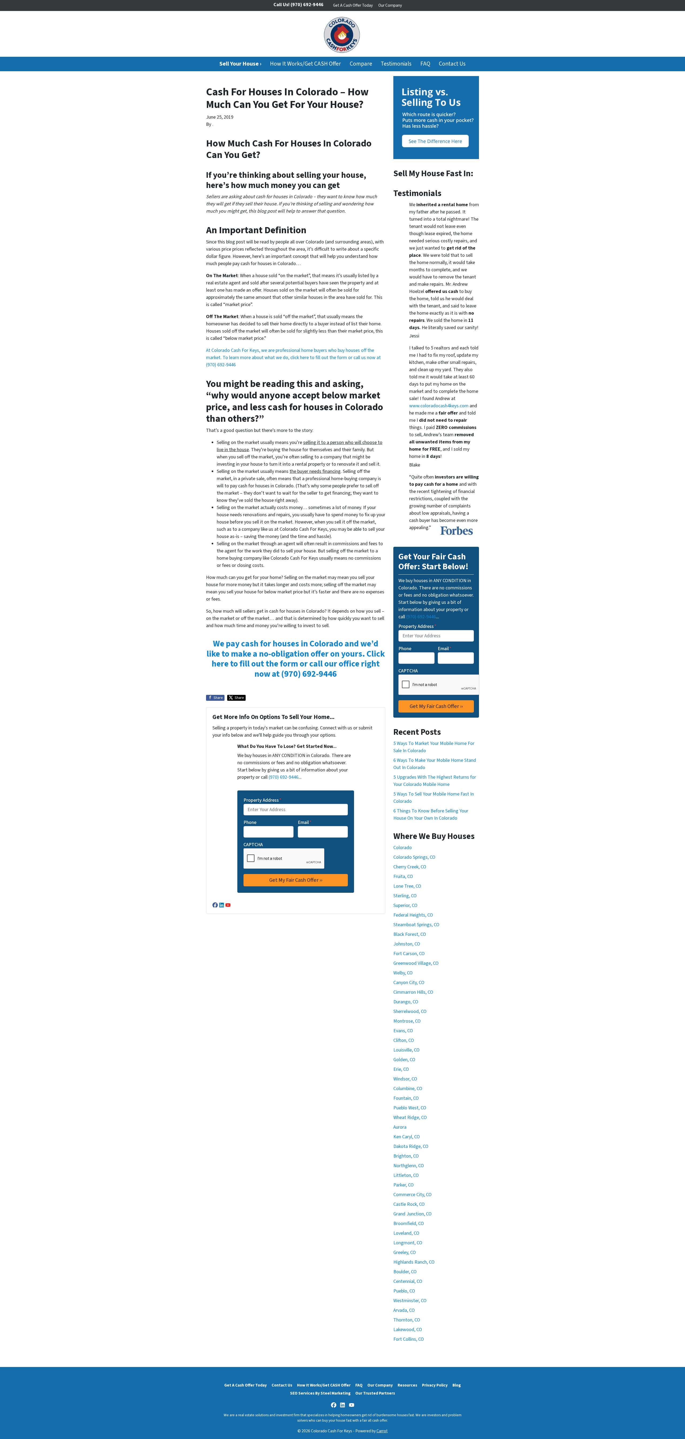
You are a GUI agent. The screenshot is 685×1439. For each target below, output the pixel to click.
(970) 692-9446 (221, 364)
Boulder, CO (405, 1271)
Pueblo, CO (404, 1291)
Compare (361, 64)
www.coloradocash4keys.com (439, 405)
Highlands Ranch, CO (414, 1262)
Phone (249, 822)
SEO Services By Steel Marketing (320, 1393)
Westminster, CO (410, 1300)
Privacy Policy (435, 1385)
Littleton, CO (406, 1175)
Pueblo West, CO (409, 1108)
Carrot (382, 1431)
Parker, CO (403, 1185)
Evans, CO (403, 1030)
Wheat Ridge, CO (410, 1117)
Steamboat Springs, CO (416, 924)
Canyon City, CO (408, 982)
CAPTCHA (253, 844)
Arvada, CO (404, 1310)
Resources (407, 1385)
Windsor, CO (405, 1079)
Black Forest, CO (409, 934)
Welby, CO (403, 973)
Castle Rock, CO (409, 1204)
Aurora (399, 1127)
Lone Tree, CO (407, 886)
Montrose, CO (407, 1021)
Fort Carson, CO (409, 953)
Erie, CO (401, 1069)
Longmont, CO (407, 1243)
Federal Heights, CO (413, 915)
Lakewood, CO (407, 1329)
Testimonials (396, 64)
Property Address (262, 800)
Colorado (402, 847)
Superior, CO (405, 905)
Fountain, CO (406, 1098)
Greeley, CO (404, 1252)
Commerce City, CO (412, 1194)
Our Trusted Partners (375, 1393)
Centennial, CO (407, 1281)
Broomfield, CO (408, 1223)
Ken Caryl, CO (406, 1136)
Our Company (390, 5)
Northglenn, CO (408, 1165)
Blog (456, 1385)
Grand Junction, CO (412, 1214)
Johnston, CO (406, 944)
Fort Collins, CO (408, 1339)
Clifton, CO (403, 1040)
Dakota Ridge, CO (410, 1146)
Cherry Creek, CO (409, 867)
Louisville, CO (406, 1050)
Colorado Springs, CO (414, 857)
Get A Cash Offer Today (353, 5)
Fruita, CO (403, 876)
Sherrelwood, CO (410, 1011)
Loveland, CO (406, 1233)
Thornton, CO (406, 1320)
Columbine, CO (407, 1088)
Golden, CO (404, 1059)
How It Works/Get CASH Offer (305, 64)
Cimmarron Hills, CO (413, 992)
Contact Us (452, 64)
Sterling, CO (405, 895)
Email (304, 822)
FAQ (425, 64)
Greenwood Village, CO (416, 963)
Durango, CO (405, 1002)
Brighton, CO (406, 1156)
